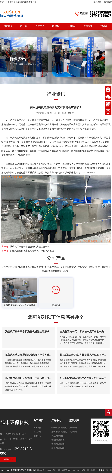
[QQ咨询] (108, 89)
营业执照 (91, 470)
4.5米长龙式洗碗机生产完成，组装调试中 (83, 378)
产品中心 (40, 26)
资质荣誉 (88, 26)
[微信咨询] (108, 96)
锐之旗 (109, 470)
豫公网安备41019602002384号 (71, 470)
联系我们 (108, 2)
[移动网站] (108, 104)
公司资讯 (72, 26)
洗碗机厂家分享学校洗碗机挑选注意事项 (29, 247)
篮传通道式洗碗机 (59, 432)
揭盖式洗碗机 (57, 436)
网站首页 (97, 2)
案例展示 (56, 26)
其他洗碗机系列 (58, 448)
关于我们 (24, 26)
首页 (21, 64)
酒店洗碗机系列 (58, 444)
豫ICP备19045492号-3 (47, 470)
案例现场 (73, 428)
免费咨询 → (8, 459)
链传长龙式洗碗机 (59, 428)
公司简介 (37, 428)
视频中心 (37, 436)
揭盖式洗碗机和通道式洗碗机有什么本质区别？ (33, 251)
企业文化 (37, 432)
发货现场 (73, 432)
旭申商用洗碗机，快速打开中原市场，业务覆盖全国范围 (36, 378)
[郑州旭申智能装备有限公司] (11, 17)
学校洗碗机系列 (58, 440)
